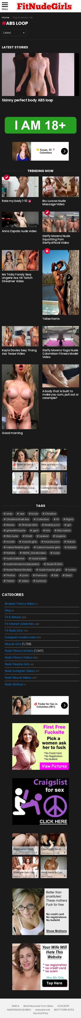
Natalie (10, 553)
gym (35, 530)
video (25, 581)
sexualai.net (42, 1009)
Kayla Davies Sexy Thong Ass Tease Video (19, 352)
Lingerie (60, 536)
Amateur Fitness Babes (21, 604)
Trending (6, 177)
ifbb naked (63, 530)
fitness (10, 525)
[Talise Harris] (60, 282)
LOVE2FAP (63, 1006)
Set (56, 575)
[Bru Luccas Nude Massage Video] (60, 186)
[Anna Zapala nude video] (20, 219)
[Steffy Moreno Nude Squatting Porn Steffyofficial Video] (60, 222)
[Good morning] (20, 396)
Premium (41, 575)
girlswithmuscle (15, 530)
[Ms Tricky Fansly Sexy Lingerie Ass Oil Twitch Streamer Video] (20, 260)
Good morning (12, 433)
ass (22, 513)
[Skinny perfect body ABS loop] (40, 74)
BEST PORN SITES (64, 1009)
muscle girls (29, 541)
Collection (43, 519)
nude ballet (39, 558)
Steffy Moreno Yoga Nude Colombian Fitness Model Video (60, 353)
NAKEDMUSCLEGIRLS (19, 1009)
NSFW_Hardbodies (34, 553)
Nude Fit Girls (54, 564)
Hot (47, 251)
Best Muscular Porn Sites (38, 1006)
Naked (71, 541)
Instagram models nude (23, 637)
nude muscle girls (50, 569)
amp (9, 513)
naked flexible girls (17, 547)
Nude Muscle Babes (21, 678)
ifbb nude (12, 536)
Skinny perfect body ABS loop (27, 100)
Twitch (10, 581)
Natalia (71, 547)
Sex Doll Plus (40, 1013)
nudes (72, 569)
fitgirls (69, 519)
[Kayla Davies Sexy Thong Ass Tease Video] (20, 336)
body (34, 513)
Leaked (43, 536)
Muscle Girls (13, 644)
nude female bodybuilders (22, 564)
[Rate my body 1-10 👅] (20, 186)
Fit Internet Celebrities (22, 624)
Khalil (29, 536)
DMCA (15, 1006)
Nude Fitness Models (18, 569)
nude (56, 553)
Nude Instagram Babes (22, 671)
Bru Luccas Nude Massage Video (54, 202)
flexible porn (52, 525)
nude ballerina (15, 558)
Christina (50, 513)
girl (69, 525)
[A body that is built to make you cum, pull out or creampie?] (60, 375)
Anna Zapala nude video (19, 231)
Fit (57, 519)
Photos (10, 575)
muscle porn (52, 541)
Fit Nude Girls (29, 525)
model (10, 541)
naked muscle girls (48, 547)
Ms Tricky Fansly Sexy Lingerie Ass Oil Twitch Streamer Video (17, 277)
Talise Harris (51, 319)
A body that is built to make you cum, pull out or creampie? (60, 394)
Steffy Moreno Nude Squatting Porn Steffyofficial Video (56, 239)
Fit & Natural (15, 617)
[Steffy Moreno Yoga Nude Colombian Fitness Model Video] (60, 336)
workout (41, 581)
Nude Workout (15, 684)
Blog (9, 610)
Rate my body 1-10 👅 (16, 201)
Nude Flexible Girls (19, 664)
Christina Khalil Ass (17, 519)
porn (25, 575)
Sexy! (68, 575)
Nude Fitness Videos (21, 657)
